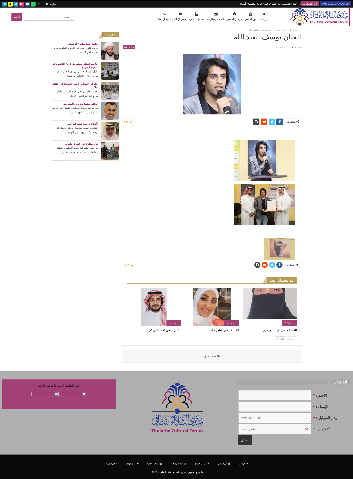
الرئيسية (263, 19)
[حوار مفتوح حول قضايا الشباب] (110, 150)
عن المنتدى (250, 19)
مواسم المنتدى (234, 19)
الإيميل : (320, 407)
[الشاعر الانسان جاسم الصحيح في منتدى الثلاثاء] (110, 90)
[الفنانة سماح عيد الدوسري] (270, 307)
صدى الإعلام (180, 19)
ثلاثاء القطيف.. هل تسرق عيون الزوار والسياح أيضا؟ (268, 3)
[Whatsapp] (38, 4)
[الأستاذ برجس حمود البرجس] (110, 130)
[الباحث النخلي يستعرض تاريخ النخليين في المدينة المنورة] (110, 70)
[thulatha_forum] (21, 4)
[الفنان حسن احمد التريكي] (154, 307)
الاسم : (320, 395)
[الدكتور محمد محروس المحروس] (110, 110)
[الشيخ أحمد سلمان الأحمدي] (110, 50)
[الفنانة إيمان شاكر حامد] (212, 307)
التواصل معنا (164, 19)
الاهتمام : (321, 429)
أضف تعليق (210, 356)
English (53, 4)
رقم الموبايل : (325, 418)
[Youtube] (27, 4)
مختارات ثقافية (196, 19)
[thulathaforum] (33, 4)
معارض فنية (129, 47)
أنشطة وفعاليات (215, 19)
